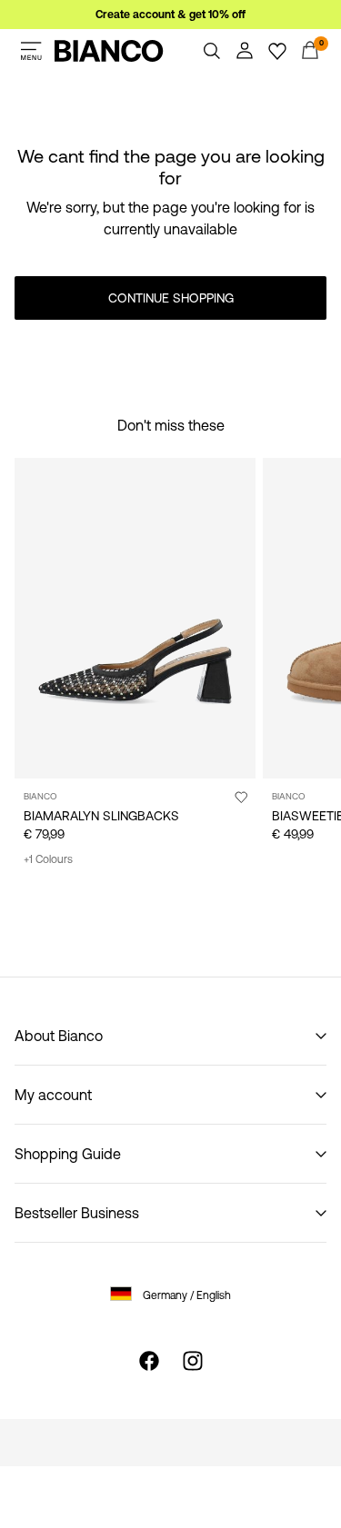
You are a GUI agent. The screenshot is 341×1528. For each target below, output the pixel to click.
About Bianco (59, 1035)
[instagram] (192, 1360)
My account (53, 1094)
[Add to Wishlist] (241, 797)
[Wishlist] (277, 51)
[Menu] (31, 51)
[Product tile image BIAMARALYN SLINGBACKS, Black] (135, 618)
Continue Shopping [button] (171, 298)
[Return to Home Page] (109, 51)
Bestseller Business (77, 1213)
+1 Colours (48, 859)
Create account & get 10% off (170, 14)
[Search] (212, 51)
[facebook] (149, 1360)
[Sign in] (244, 51)
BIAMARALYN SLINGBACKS (101, 816)
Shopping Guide (68, 1154)
